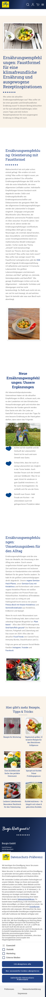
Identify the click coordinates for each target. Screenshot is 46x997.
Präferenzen (9, 989)
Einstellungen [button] (34, 907)
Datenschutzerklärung (26, 899)
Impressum (22, 993)
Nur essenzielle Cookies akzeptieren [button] (22, 971)
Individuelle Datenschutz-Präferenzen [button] (23, 978)
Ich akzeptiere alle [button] (22, 964)
